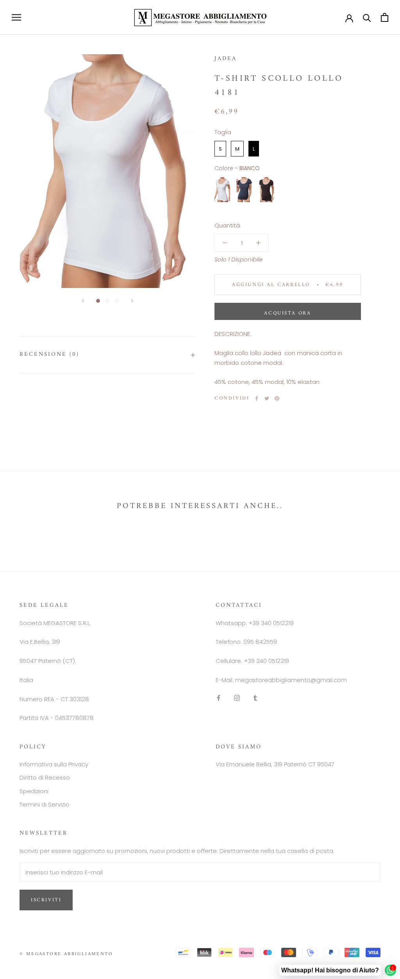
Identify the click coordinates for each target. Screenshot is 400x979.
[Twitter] (266, 398)
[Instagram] (237, 698)
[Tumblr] (255, 698)
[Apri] (16, 17)
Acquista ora (287, 313)
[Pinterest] (277, 398)
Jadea (225, 58)
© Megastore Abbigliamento (66, 954)
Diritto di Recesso (45, 777)
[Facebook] (256, 398)
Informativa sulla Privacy (54, 764)
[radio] (220, 148)
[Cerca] (367, 17)
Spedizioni (34, 791)
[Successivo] (132, 300)
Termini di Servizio (45, 804)
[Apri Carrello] (384, 17)
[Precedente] (83, 300)
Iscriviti (46, 899)
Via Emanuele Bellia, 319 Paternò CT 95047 (275, 764)
